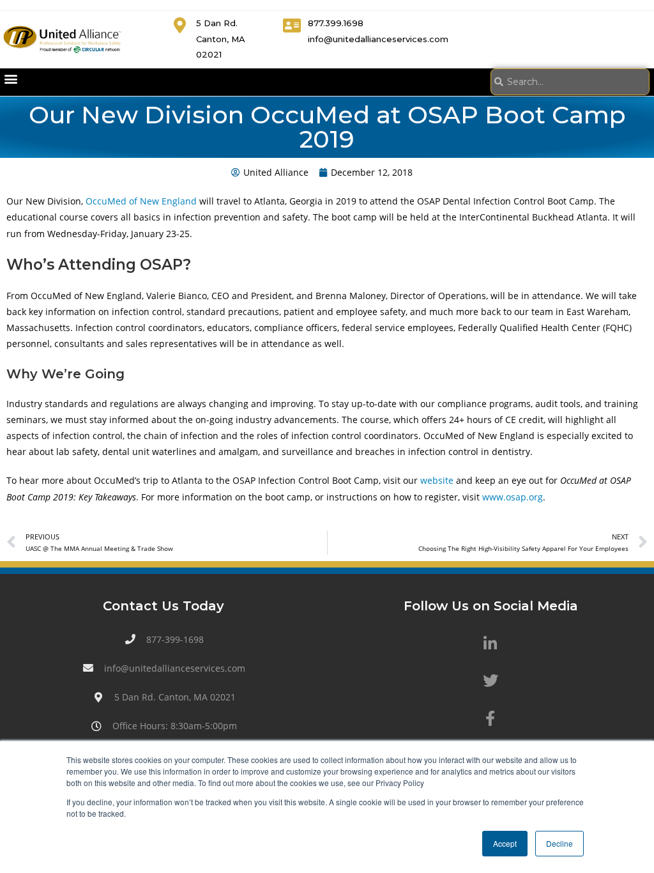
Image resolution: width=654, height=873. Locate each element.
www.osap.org (512, 497)
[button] (10, 78)
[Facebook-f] (490, 718)
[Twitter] (490, 680)
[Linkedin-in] (490, 643)
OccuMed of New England (141, 201)
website (436, 480)
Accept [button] (505, 843)
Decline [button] (559, 843)
